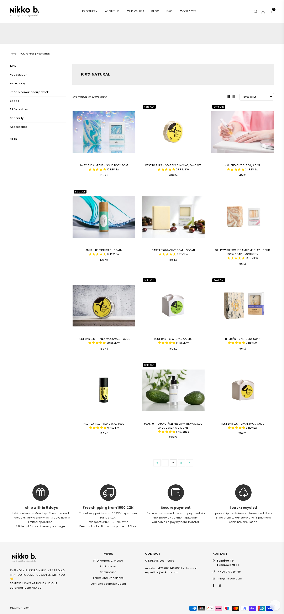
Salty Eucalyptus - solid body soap (103, 167)
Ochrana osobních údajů (108, 584)
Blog (155, 11)
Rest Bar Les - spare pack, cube (242, 426)
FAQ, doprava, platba (108, 561)
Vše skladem (19, 75)
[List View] (233, 96)
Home (13, 53)
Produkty (90, 11)
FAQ (170, 11)
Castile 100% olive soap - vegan (173, 252)
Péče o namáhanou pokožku (30, 92)
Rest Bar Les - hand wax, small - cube (104, 341)
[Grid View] (228, 96)
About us (112, 11)
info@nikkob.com (230, 579)
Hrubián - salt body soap (242, 341)
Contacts (188, 11)
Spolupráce (108, 572)
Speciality (17, 118)
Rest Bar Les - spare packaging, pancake (173, 167)
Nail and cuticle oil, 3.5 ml (242, 167)
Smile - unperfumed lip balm (103, 252)
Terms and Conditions (108, 578)
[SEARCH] (255, 11)
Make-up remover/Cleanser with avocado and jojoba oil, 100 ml (173, 428)
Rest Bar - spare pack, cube (173, 341)
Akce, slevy (18, 83)
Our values (135, 11)
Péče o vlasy (19, 109)
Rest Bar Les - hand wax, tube (104, 426)
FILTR (13, 139)
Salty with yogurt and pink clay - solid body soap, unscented (242, 254)
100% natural (27, 53)
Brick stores (108, 566)
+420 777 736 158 (229, 572)
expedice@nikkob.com (161, 572)
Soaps (14, 101)
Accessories (18, 127)
